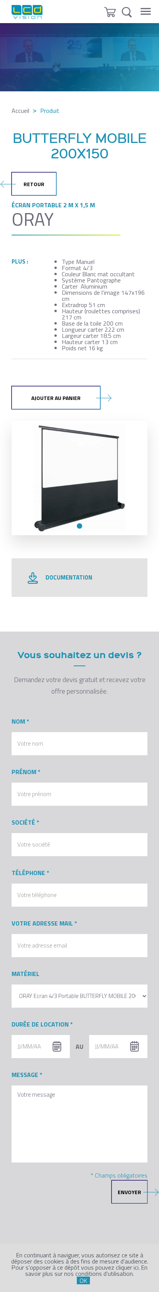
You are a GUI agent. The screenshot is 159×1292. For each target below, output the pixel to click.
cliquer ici (127, 1267)
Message (25, 1074)
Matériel (25, 973)
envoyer (129, 1192)
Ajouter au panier (56, 398)
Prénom (24, 771)
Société (23, 822)
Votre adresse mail (42, 923)
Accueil (20, 110)
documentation (69, 577)
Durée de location (40, 1024)
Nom (18, 721)
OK (83, 1280)
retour (34, 184)
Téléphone (28, 872)
